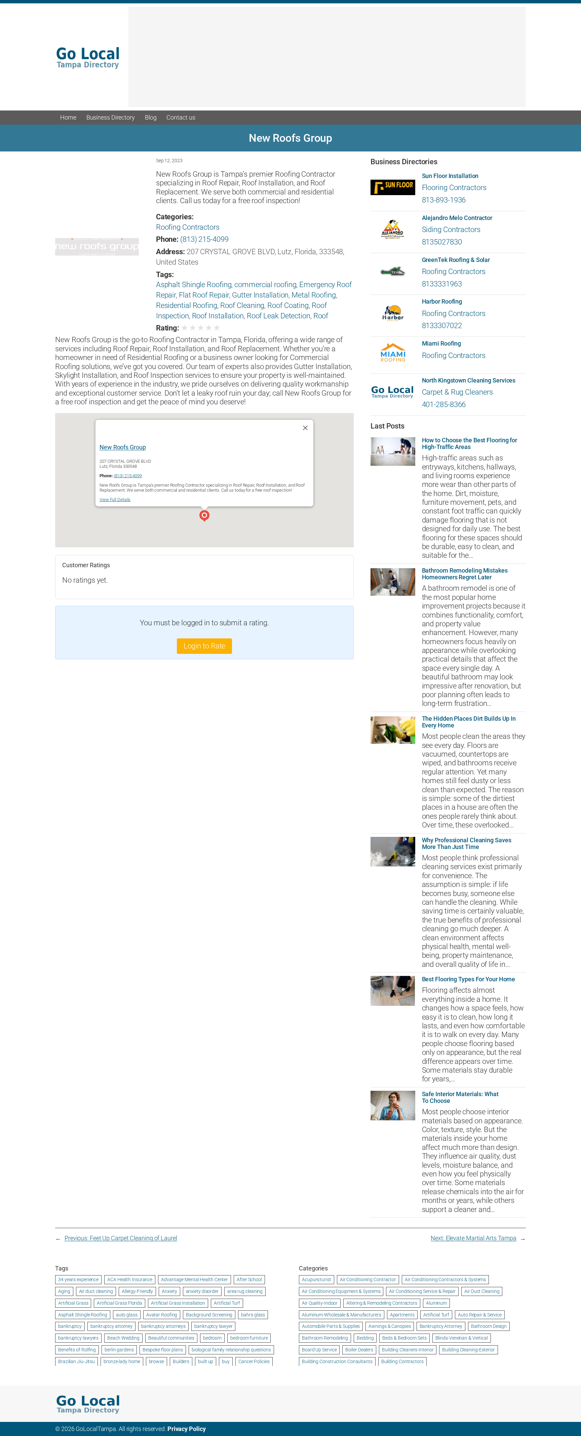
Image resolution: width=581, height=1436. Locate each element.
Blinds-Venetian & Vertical (461, 1338)
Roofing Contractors (188, 227)
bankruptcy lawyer (213, 1326)
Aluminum (436, 1303)
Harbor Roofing (442, 301)
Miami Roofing (441, 343)
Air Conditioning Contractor (368, 1279)
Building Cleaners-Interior (407, 1349)
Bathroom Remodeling (325, 1338)
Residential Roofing (186, 305)
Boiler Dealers (359, 1349)
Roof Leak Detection (278, 316)
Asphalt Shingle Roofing (194, 284)
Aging (64, 1291)
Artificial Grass (73, 1303)
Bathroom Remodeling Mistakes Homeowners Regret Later (465, 574)
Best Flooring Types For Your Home (468, 979)
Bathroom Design (489, 1326)
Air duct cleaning (96, 1291)
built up (205, 1361)
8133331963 (442, 284)
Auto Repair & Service (480, 1314)
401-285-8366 (444, 404)
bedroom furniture (249, 1338)
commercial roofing (265, 284)
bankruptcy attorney (111, 1326)
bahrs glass (253, 1314)
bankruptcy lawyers (78, 1338)
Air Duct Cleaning (481, 1291)
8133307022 (442, 325)
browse (156, 1361)
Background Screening (209, 1314)
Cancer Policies (254, 1361)
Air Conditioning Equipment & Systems (341, 1291)
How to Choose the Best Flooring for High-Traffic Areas (469, 443)
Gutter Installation (260, 295)
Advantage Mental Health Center (194, 1279)
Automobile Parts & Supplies (331, 1326)
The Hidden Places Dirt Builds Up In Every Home (469, 722)
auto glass (127, 1314)
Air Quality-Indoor (320, 1303)
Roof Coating (288, 305)
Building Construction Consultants (337, 1361)
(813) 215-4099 (204, 239)
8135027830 (442, 242)
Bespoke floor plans (163, 1349)
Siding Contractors (451, 229)
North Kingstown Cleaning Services (469, 380)
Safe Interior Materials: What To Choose (460, 1097)
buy (226, 1361)
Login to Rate (205, 646)
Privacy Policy (186, 1428)
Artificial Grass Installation (178, 1303)
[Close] (305, 428)
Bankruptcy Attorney (441, 1326)
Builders (181, 1361)
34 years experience (78, 1279)
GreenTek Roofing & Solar (456, 260)
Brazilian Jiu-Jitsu (76, 1361)
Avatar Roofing (162, 1314)
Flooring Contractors (454, 187)
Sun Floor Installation (450, 176)
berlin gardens (119, 1349)
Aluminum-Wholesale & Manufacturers (341, 1314)
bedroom (212, 1338)
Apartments (402, 1314)
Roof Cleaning (242, 305)
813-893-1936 (444, 200)
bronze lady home (122, 1361)
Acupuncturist (316, 1279)
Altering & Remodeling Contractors (381, 1303)
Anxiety (169, 1291)
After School (249, 1279)
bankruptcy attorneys (163, 1326)
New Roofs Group (123, 447)
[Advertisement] (327, 60)
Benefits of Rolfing (77, 1349)
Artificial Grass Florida (119, 1303)
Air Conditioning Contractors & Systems (445, 1279)
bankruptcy (70, 1326)
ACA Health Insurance (129, 1279)
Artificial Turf (227, 1303)
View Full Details (115, 499)
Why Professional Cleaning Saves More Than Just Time (466, 843)
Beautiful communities (171, 1338)
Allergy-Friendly (137, 1291)
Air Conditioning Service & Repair (422, 1291)
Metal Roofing (314, 295)
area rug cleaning (245, 1291)
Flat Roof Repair (204, 295)
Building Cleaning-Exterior (468, 1349)
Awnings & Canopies (390, 1326)
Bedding (365, 1338)
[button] (204, 517)
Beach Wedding (123, 1338)
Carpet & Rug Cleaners (457, 392)
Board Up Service (319, 1349)
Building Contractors (402, 1361)
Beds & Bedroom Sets (404, 1338)
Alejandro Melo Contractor (457, 218)
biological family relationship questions (231, 1349)
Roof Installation (218, 316)
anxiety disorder (202, 1291)
